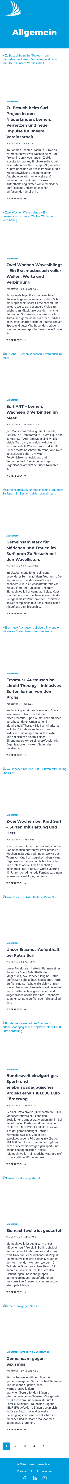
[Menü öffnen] (63, 7)
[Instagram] (44, 1478)
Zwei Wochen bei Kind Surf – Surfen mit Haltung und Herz (33, 827)
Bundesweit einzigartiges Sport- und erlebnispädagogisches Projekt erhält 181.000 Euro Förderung (33, 1087)
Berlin (24, 1352)
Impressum (44, 1471)
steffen (14, 143)
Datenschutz (25, 1471)
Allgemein (12, 101)
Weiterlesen (16, 198)
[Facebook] (24, 1478)
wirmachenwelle (40, 1352)
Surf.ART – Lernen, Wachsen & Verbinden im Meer (32, 412)
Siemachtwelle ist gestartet (33, 1230)
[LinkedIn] (34, 1478)
